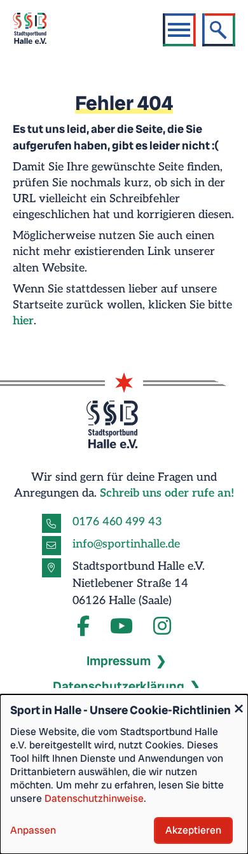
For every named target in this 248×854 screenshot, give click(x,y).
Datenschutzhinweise (94, 798)
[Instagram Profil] (162, 627)
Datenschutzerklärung (118, 686)
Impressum (118, 660)
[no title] (121, 627)
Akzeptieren (193, 830)
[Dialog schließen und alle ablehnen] (238, 702)
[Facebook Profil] (83, 627)
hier (23, 320)
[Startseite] (37, 30)
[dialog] (124, 774)
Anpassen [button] (33, 830)
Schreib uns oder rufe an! (167, 493)
